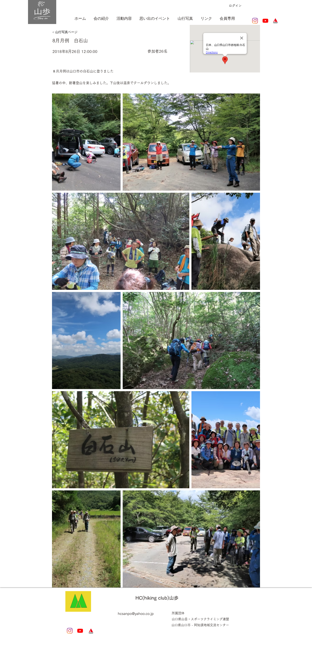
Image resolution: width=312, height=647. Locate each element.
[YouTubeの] (265, 21)
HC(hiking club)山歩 (156, 598)
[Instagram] (255, 21)
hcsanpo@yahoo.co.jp (136, 613)
